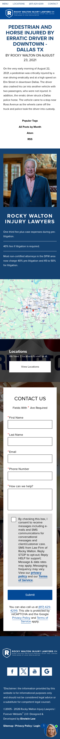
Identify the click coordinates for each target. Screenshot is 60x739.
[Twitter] (23, 671)
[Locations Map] (30, 309)
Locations (19, 3)
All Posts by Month (30, 127)
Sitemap (8, 726)
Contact (53, 3)
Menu (5, 3)
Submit (30, 594)
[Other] (47, 671)
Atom (30, 133)
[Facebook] (12, 671)
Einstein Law (27, 719)
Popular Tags (30, 121)
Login (37, 726)
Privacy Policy (21, 618)
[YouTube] (35, 671)
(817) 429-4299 (36, 3)
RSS (30, 139)
